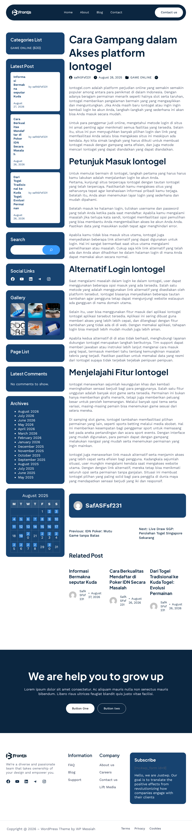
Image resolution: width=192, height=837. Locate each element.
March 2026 (27, 433)
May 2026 (26, 424)
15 (42, 527)
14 (35, 527)
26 (21, 545)
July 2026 (26, 416)
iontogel (166, 178)
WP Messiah (85, 829)
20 (28, 534)
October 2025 (29, 455)
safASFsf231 (82, 77)
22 (42, 534)
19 (21, 536)
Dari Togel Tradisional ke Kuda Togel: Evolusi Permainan (20, 192)
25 (14, 545)
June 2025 (26, 473)
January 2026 (29, 442)
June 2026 (26, 420)
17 (56, 527)
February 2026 (29, 438)
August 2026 (28, 411)
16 (49, 527)
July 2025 (26, 468)
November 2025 (31, 451)
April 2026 (26, 429)
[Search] (51, 250)
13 (28, 527)
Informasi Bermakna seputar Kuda (19, 86)
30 (49, 545)
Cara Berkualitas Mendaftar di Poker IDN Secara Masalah (19, 136)
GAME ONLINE (21, 48)
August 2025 (28, 464)
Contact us (169, 12)
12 (21, 527)
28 (35, 545)
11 (14, 527)
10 (56, 519)
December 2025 (31, 446)
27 (28, 545)
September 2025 (31, 460)
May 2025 (25, 477)
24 (56, 534)
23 (49, 534)
